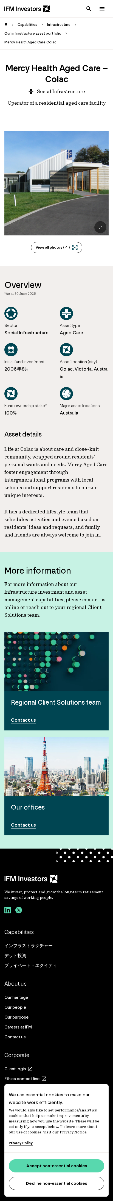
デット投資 (15, 955)
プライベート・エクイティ (30, 965)
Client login (15, 1068)
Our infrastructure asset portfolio (32, 33)
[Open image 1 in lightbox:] (56, 183)
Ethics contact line (21, 1078)
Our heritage (16, 997)
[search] (88, 8)
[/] (27, 8)
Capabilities (27, 24)
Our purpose (16, 1017)
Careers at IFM (18, 1027)
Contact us (15, 1036)
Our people (15, 1007)
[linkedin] (7, 911)
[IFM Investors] (56, 879)
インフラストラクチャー (28, 945)
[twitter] (18, 911)
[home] (6, 24)
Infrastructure (58, 24)
